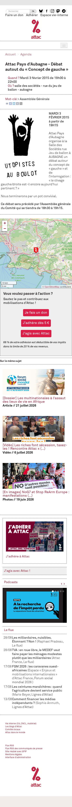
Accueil (10, 54)
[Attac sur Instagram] (52, 11)
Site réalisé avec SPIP (16, 752)
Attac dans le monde (15, 733)
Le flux (9, 630)
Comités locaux (12, 730)
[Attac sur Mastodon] (58, 11)
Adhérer (32, 15)
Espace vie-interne (54, 15)
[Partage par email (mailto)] (7, 103)
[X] (21, 103)
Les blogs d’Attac (13, 727)
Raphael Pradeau (50, 641)
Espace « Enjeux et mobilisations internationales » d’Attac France (34, 674)
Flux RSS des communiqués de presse (23, 749)
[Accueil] (36, 29)
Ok (33, 11)
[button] (36, 250)
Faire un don (14, 15)
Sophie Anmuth (47, 703)
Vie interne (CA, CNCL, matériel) (21, 724)
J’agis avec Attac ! (17, 570)
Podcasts (10, 582)
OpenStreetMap (51, 286)
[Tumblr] (17, 103)
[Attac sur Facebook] (47, 11)
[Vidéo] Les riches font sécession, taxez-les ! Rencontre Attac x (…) (35, 447)
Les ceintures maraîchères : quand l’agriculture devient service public (37, 690)
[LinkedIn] (14, 103)
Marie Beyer (21, 694)
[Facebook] (10, 103)
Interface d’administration (18, 758)
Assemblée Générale (34, 99)
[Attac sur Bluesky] (41, 11)
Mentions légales (13, 755)
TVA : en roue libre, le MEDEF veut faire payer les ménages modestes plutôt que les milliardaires (37, 654)
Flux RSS (9, 746)
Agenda (25, 54)
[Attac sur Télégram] (64, 11)
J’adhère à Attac (18, 556)
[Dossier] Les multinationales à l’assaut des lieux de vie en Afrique (34, 400)
